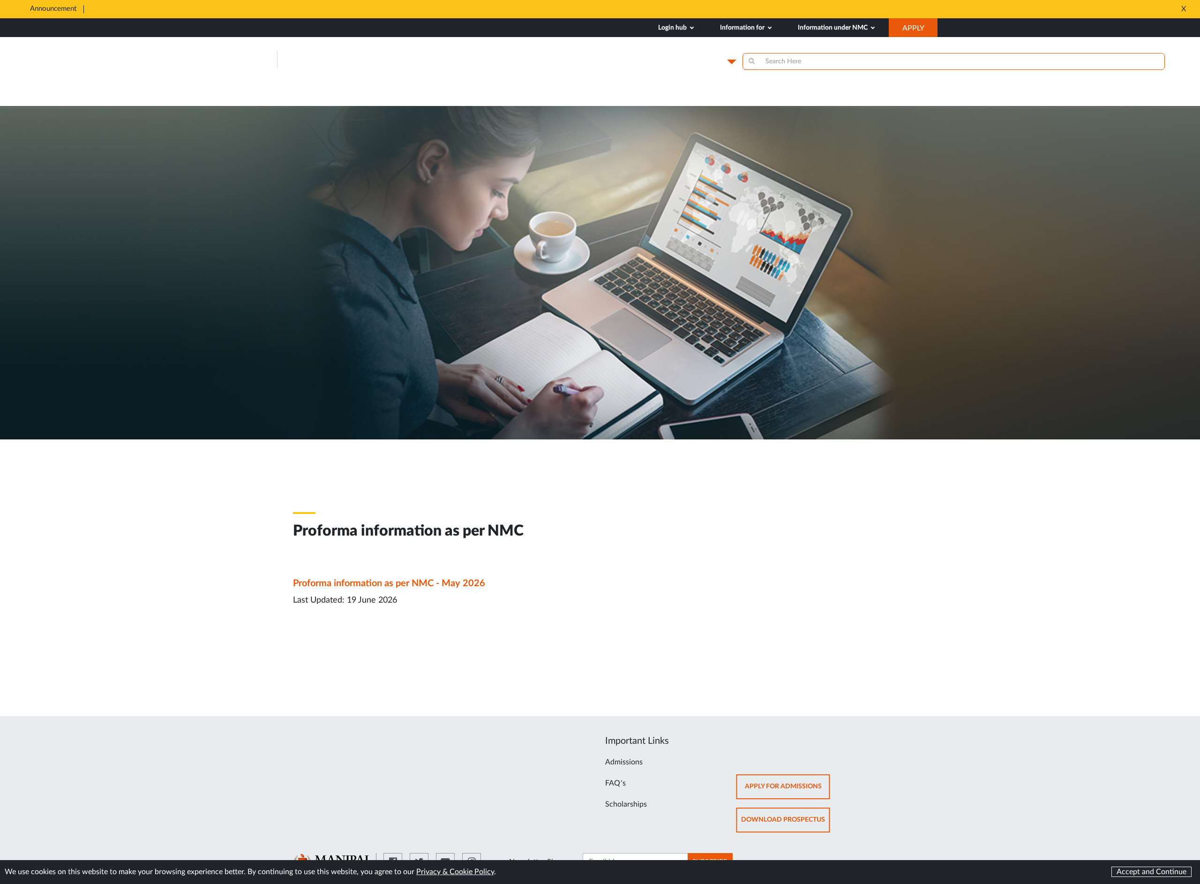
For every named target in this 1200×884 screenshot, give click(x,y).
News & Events (621, 98)
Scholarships (626, 804)
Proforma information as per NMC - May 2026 (389, 583)
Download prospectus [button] (785, 824)
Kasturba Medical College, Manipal (376, 60)
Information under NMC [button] (833, 27)
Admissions (624, 762)
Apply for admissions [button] (787, 791)
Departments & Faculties (847, 98)
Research (725, 98)
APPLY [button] (920, 30)
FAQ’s (615, 783)
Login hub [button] (673, 27)
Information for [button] (743, 27)
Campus (709, 61)
